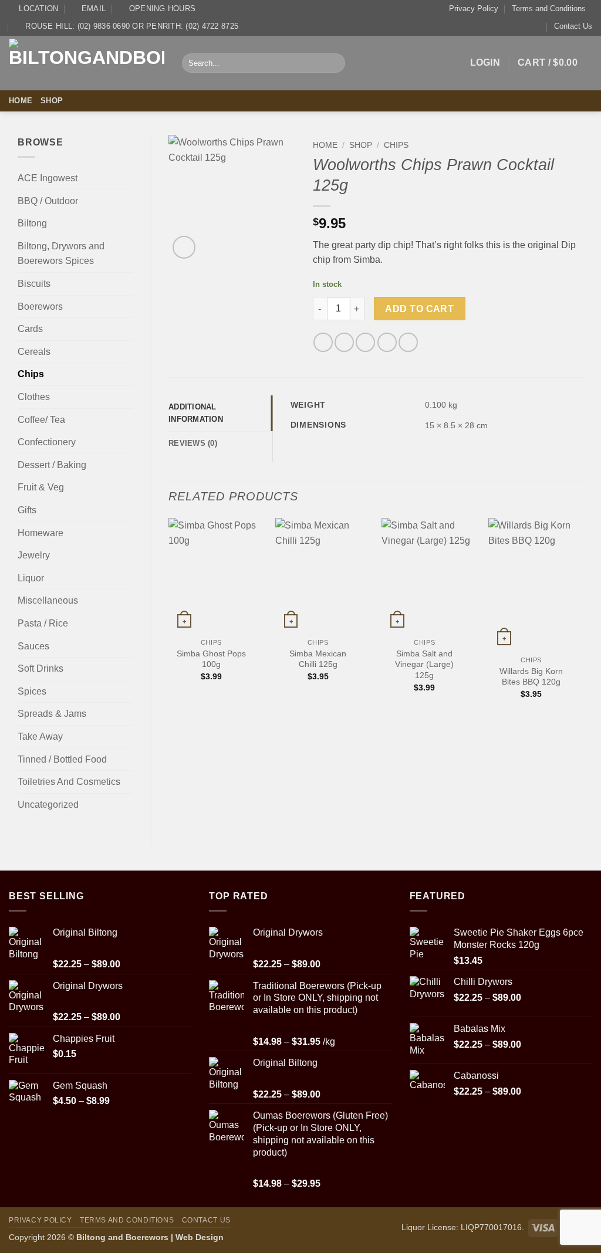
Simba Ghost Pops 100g (211, 659)
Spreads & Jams (52, 714)
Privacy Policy (473, 8)
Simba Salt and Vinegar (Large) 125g (424, 664)
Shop (51, 100)
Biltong (32, 223)
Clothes (34, 397)
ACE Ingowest (47, 178)
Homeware (40, 533)
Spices (32, 691)
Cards (30, 329)
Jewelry (34, 555)
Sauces (33, 646)
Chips (31, 374)
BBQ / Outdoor (48, 201)
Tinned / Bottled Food (62, 759)
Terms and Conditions (549, 8)
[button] (485, 63)
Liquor (31, 578)
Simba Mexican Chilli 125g (317, 659)
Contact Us (573, 26)
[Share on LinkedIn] (408, 342)
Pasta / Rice (43, 623)
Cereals (34, 352)
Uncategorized (48, 805)
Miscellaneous (48, 600)
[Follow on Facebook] (569, 101)
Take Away (40, 736)
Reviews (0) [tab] (192, 443)
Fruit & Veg (41, 487)
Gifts (27, 510)
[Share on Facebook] (323, 342)
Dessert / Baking (52, 465)
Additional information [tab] (195, 412)
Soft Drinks (40, 668)
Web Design (199, 1237)
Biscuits (34, 284)
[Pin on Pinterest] (387, 342)
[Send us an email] (584, 101)
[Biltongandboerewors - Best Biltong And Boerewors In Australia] (86, 63)
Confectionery (47, 442)
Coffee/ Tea (41, 420)
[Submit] (334, 63)
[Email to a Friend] (365, 342)
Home (20, 100)
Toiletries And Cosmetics (69, 782)
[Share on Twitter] (344, 342)
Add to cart (419, 309)
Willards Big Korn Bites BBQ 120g (531, 676)
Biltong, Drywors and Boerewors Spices (61, 253)
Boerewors (40, 306)
